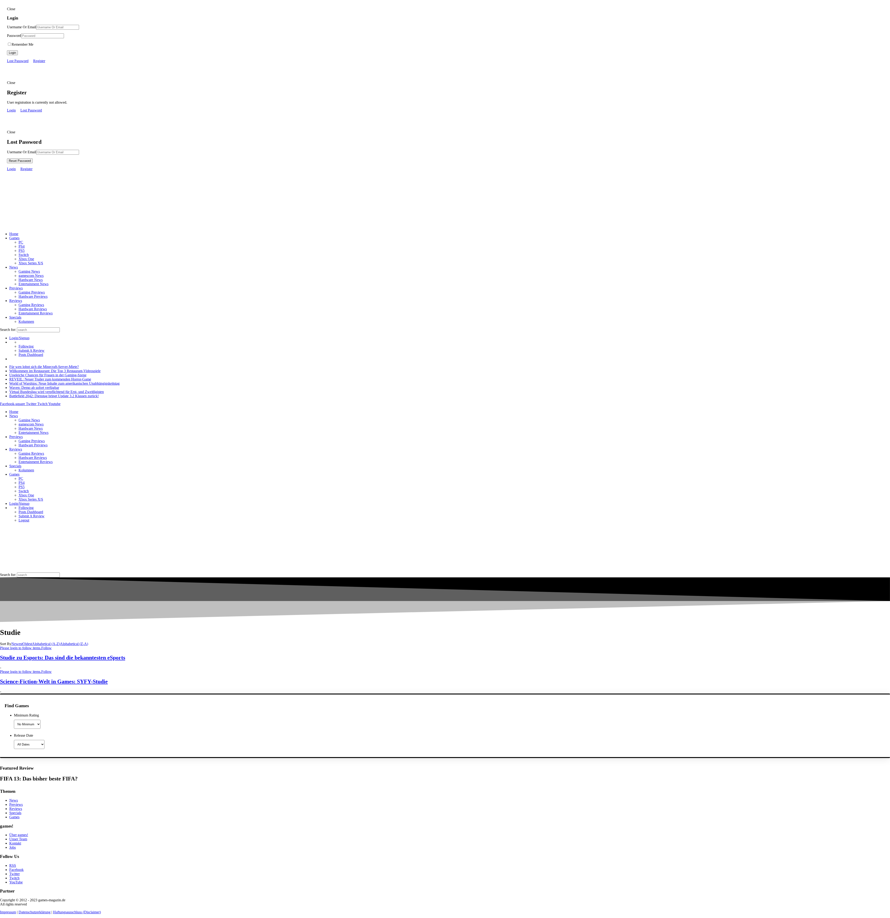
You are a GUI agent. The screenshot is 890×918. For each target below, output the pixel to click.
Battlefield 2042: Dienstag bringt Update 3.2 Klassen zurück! (54, 396)
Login (12, 52)
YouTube (16, 882)
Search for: (8, 330)
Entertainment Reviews (36, 313)
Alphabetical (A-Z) (46, 644)
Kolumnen (26, 321)
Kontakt (15, 843)
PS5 (22, 251)
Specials (15, 317)
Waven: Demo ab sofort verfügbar (34, 388)
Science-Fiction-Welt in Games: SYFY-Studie (54, 681)
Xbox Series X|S (31, 263)
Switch (24, 255)
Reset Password (20, 161)
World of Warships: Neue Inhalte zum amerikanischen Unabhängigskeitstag (64, 383)
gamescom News (31, 276)
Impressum (8, 912)
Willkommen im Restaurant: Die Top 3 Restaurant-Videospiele (55, 371)
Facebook (16, 870)
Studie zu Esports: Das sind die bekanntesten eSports (62, 658)
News (13, 267)
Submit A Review (31, 350)
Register (39, 61)
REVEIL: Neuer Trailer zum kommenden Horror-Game (50, 379)
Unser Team (18, 839)
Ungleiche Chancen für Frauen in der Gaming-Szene (47, 375)
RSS (12, 865)
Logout (24, 520)
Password (14, 36)
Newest (16, 644)
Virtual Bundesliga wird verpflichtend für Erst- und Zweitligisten (56, 392)
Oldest (27, 644)
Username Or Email (21, 27)
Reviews (15, 301)
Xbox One (26, 259)
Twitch (14, 878)
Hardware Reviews (33, 309)
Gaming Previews (32, 292)
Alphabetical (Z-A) (74, 644)
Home (13, 234)
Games (14, 238)
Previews (16, 288)
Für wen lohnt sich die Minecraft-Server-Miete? (44, 367)
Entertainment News (33, 284)
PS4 (22, 246)
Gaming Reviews (31, 305)
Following (26, 346)
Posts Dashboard (31, 355)
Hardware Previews (33, 296)
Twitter (14, 874)
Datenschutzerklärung (35, 912)
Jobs (12, 847)
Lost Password (18, 61)
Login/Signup (19, 338)
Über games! (18, 835)
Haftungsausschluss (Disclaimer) (77, 912)
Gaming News (29, 271)
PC (21, 242)
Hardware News (31, 280)
